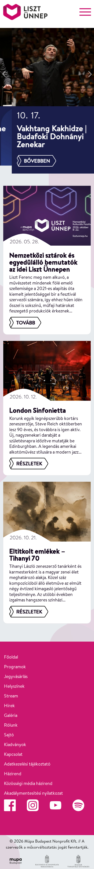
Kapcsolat (13, 754)
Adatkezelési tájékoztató (27, 764)
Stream (11, 696)
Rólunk (11, 725)
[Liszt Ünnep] (25, 12)
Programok (15, 667)
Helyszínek (14, 686)
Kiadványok (15, 744)
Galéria (10, 715)
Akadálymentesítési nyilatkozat (33, 793)
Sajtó (9, 735)
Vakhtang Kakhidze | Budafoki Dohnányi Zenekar (40, 136)
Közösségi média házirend (28, 783)
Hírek (9, 705)
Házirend (12, 774)
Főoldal (11, 657)
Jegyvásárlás (16, 676)
